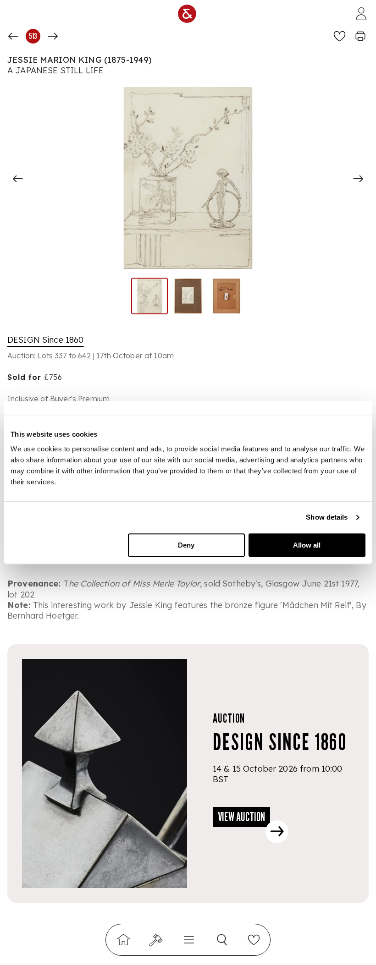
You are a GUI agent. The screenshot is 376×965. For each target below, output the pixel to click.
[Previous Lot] (13, 36)
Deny (186, 545)
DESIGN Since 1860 (45, 339)
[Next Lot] (53, 36)
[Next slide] (358, 178)
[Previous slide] (18, 178)
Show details (327, 517)
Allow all (307, 545)
